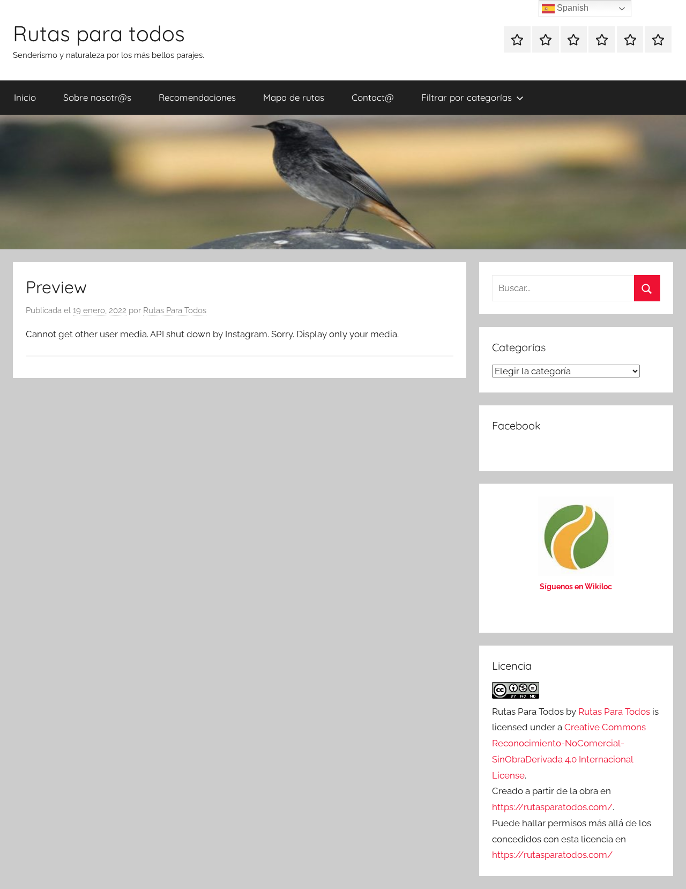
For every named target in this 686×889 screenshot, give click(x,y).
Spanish (571, 7)
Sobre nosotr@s (97, 97)
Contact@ (373, 97)
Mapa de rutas (293, 97)
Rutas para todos (99, 33)
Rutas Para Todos (174, 310)
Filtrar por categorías (466, 97)
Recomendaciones (197, 97)
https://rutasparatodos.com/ (552, 807)
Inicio (25, 97)
